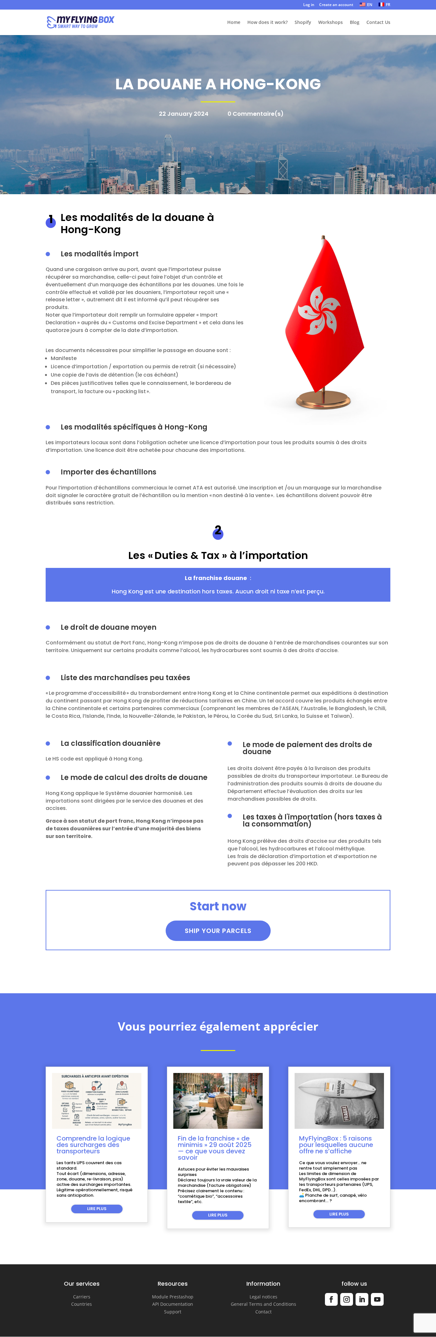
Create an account (336, 5)
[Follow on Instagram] (346, 1299)
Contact (263, 1312)
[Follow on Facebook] (331, 1299)
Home (233, 22)
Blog (354, 22)
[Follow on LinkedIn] (362, 1299)
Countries (81, 1304)
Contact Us (378, 22)
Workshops (330, 22)
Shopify (303, 22)
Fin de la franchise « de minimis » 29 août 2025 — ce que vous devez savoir (215, 1148)
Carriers (81, 1297)
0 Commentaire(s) (256, 114)
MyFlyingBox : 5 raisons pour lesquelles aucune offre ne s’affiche (336, 1145)
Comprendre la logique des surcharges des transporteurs (93, 1145)
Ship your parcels (218, 930)
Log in (308, 5)
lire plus (97, 1209)
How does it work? (267, 22)
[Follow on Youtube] (377, 1299)
